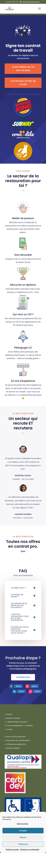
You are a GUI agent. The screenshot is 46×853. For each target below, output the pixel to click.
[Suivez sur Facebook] (11, 686)
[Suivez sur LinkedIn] (14, 691)
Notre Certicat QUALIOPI (16, 737)
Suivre (18, 686)
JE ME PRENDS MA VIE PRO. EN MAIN (23, 69)
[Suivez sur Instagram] (27, 686)
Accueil (9, 714)
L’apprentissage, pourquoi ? (17, 722)
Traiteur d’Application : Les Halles (19, 726)
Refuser (23, 837)
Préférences (23, 844)
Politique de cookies (12, 849)
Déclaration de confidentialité (29, 849)
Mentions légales (13, 748)
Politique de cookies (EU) (16, 744)
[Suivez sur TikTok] (30, 691)
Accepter (23, 831)
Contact (9, 729)
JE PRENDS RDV (23, 677)
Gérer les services (22, 824)
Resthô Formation (13, 718)
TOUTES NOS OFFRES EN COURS (23, 83)
